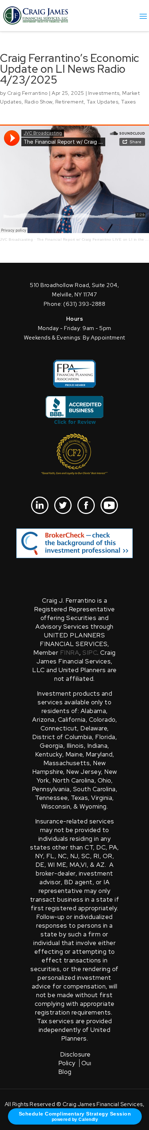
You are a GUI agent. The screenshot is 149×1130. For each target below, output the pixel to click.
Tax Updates (103, 101)
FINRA (70, 653)
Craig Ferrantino (27, 93)
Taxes (128, 101)
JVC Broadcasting (16, 239)
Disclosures (77, 1054)
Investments (104, 93)
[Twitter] (63, 505)
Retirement (69, 101)
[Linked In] (39, 505)
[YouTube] (109, 505)
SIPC (89, 653)
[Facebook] (86, 505)
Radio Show (38, 101)
